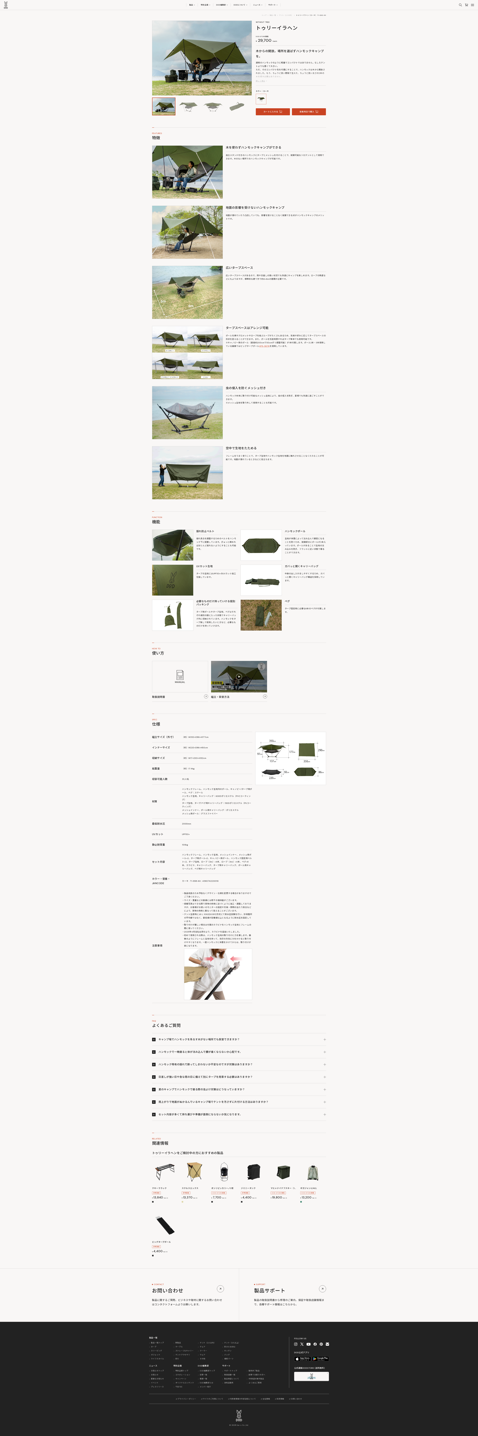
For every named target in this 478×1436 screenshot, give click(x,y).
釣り (177, 1359)
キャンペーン (180, 1379)
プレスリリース (157, 1387)
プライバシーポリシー (187, 1399)
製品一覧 (273, 15)
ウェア (202, 1355)
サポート (272, 5)
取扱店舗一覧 (229, 1375)
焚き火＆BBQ (229, 1347)
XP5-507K (264, 346)
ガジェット (155, 1355)
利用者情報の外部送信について (243, 1399)
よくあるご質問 (255, 1383)
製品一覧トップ (157, 1343)
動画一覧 (203, 1379)
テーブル (179, 1347)
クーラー (203, 1351)
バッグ (227, 1355)
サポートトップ (230, 1371)
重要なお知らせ (157, 1379)
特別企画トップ (181, 1371)
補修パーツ (228, 1359)
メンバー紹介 (205, 1387)
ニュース (256, 5)
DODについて (239, 5)
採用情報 (280, 1399)
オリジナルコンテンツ (184, 1383)
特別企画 (204, 5)
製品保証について (231, 1379)
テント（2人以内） (286, 15)
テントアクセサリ (182, 1355)
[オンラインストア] (466, 5)
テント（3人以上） (232, 1343)
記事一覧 (203, 1375)
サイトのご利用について (213, 1399)
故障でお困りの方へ (257, 1375)
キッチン (228, 1351)
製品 (191, 5)
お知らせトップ (157, 1371)
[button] (164, 106)
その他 (202, 1359)
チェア (202, 1347)
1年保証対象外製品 (256, 1379)
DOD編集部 (221, 5)
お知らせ (154, 1375)
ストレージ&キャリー (184, 1351)
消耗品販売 (228, 1383)
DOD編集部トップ (207, 1371)
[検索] (460, 5)
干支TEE (178, 1387)
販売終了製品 (254, 1371)
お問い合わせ (296, 1399)
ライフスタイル (157, 1359)
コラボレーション (182, 1375)
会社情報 (266, 1399)
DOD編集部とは (206, 1383)
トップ (264, 15)
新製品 (178, 1343)
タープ (153, 1347)
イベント (154, 1383)
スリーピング (156, 1351)
